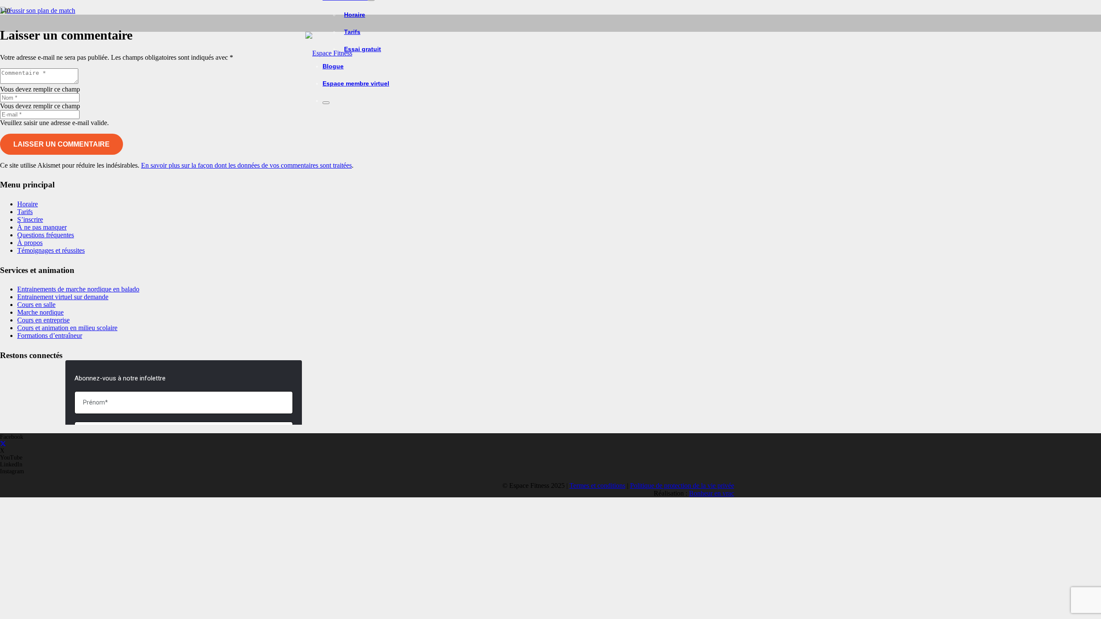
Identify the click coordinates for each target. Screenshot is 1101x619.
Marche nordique (40, 312)
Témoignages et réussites (51, 250)
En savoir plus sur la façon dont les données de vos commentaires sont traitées (246, 165)
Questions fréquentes (45, 235)
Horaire (27, 204)
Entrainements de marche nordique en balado (78, 289)
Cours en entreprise (43, 320)
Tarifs (25, 211)
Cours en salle (36, 304)
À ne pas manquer (42, 227)
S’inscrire (30, 219)
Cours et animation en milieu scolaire (67, 327)
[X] (3, 444)
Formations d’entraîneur (49, 335)
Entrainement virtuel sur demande (62, 296)
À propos (30, 242)
